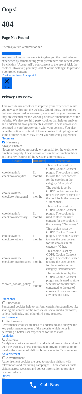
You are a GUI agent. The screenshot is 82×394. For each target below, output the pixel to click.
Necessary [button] (8, 138)
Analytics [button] (8, 335)
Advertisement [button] (11, 354)
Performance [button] (10, 317)
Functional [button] (8, 299)
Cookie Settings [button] (11, 75)
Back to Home (11, 53)
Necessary (12, 142)
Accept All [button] (29, 75)
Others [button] (6, 375)
